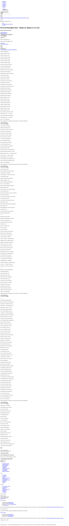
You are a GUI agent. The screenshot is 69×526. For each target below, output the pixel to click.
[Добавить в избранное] (1, 45)
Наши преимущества (6, 479)
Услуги (4, 3)
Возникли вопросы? (6, 477)
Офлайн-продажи (6, 463)
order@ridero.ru (13, 504)
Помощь (4, 8)
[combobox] (34, 14)
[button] (34, 15)
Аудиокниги (5, 487)
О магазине (5, 475)
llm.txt (4, 482)
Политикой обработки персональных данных (55, 507)
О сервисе (4, 2)
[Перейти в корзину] (2, 19)
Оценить (6, 44)
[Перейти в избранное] (1, 19)
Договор (4, 481)
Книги (4, 476)
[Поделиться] (1, 47)
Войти (2, 13)
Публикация (5, 470)
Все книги (2, 17)
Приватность (5, 478)
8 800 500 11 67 (3, 498)
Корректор (4, 467)
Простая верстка (6, 464)
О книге (1, 49)
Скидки (18, 17)
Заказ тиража (5, 469)
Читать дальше (3, 512)
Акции (4, 7)
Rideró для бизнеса (6, 471)
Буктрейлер (5, 466)
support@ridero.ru (10, 502)
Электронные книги (6, 486)
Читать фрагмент (4, 35)
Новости (4, 6)
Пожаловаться (3, 48)
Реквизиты (5, 480)
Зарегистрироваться (4, 122)
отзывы (4, 49)
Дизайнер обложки (6, 468)
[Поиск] (1, 15)
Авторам (4, 5)
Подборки (22, 17)
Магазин (4, 1)
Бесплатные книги (6, 489)
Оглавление (8, 49)
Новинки (4, 488)
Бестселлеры (10, 17)
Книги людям (26, 17)
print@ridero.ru (11, 503)
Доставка (4, 492)
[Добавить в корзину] (5, 37)
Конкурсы (4, 4)
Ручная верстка (5, 465)
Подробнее (2, 43)
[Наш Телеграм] (3, 522)
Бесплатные (15, 17)
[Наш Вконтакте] (3, 521)
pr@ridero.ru (6, 505)
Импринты (6, 17)
